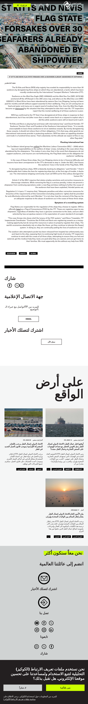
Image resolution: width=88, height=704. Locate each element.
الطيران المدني (57, 469)
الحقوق (39, 469)
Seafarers (11, 253)
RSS (36, 630)
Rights (23, 253)
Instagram (43, 630)
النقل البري (66, 537)
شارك (10, 278)
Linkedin (51, 630)
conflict (78, 469)
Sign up (44, 579)
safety (68, 469)
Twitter (51, 623)
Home (80, 73)
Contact (44, 603)
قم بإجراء (23, 5)
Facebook (43, 623)
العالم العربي (21, 469)
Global (33, 253)
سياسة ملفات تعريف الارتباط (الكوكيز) (19, 699)
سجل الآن (51, 341)
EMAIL (29, 319)
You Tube (36, 623)
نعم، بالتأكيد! (65, 687)
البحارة (57, 537)
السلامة (31, 469)
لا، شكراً (22, 687)
